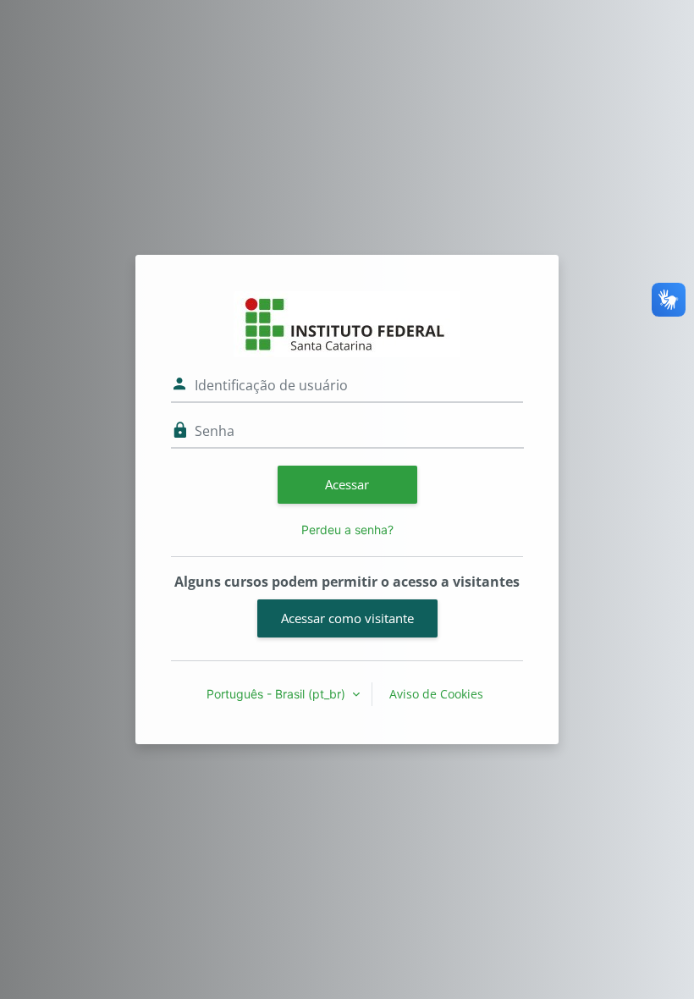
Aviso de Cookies (436, 694)
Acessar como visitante (347, 618)
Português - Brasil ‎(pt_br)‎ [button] (278, 694)
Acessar (347, 484)
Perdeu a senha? (347, 529)
